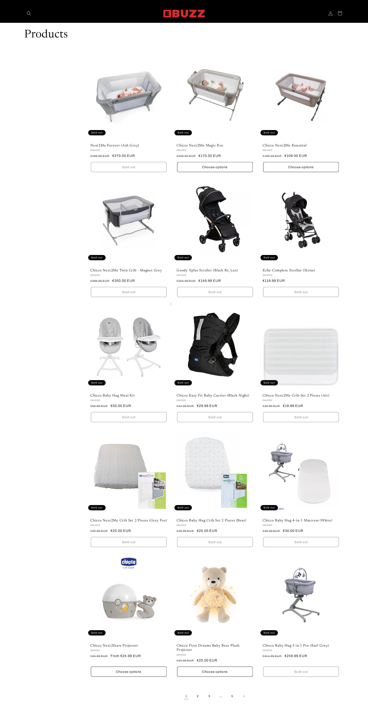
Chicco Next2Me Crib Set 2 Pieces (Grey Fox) (128, 520)
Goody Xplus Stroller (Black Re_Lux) (207, 270)
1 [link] (186, 696)
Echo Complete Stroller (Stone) (289, 270)
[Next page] (243, 696)
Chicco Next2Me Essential (285, 145)
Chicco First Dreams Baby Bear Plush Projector (208, 648)
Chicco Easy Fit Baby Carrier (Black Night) (213, 395)
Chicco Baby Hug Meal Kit (112, 395)
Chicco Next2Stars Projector (114, 645)
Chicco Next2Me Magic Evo (200, 145)
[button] (29, 13)
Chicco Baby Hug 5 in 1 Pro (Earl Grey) (296, 645)
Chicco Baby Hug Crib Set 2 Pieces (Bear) (211, 520)
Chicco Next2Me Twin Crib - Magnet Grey (126, 270)
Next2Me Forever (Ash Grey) (114, 145)
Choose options (215, 167)
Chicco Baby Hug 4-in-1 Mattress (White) (297, 520)
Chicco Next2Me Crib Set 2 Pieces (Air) (296, 395)
